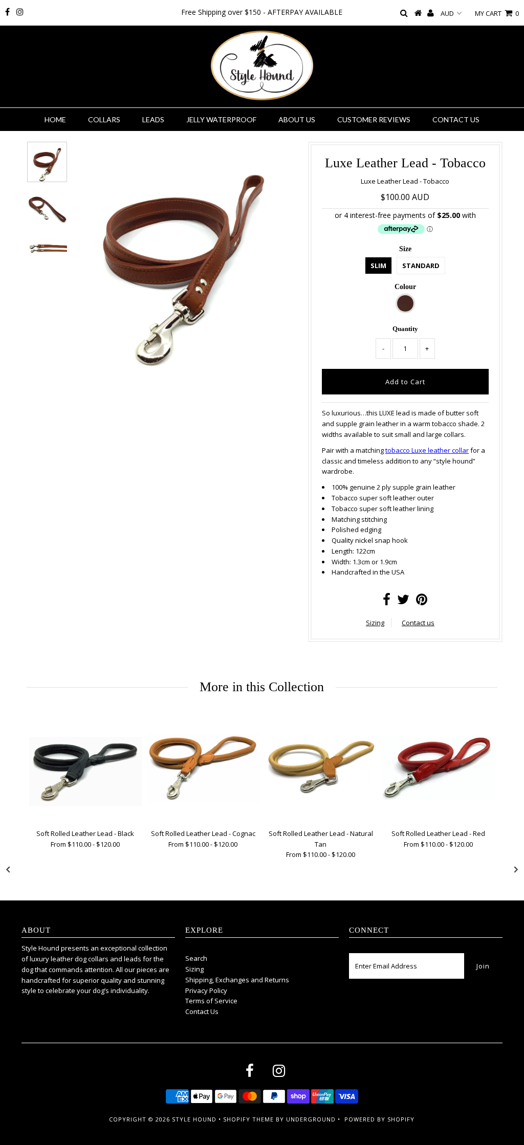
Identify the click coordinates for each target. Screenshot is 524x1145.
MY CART (497, 13)
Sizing (375, 622)
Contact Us (455, 119)
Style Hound (194, 1119)
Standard (421, 265)
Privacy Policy (206, 990)
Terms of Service (211, 1000)
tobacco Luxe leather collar (427, 450)
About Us (296, 119)
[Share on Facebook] (386, 601)
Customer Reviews (373, 119)
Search (196, 958)
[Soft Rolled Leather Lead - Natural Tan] (321, 768)
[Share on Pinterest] (421, 601)
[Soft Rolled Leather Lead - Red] (438, 768)
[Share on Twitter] (403, 601)
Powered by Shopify (379, 1119)
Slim (378, 265)
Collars (104, 119)
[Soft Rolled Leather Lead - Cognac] (203, 768)
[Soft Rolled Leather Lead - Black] (85, 768)
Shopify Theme (248, 1119)
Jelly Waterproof (221, 119)
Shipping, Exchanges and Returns (237, 979)
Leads (153, 119)
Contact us (418, 622)
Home (55, 119)
